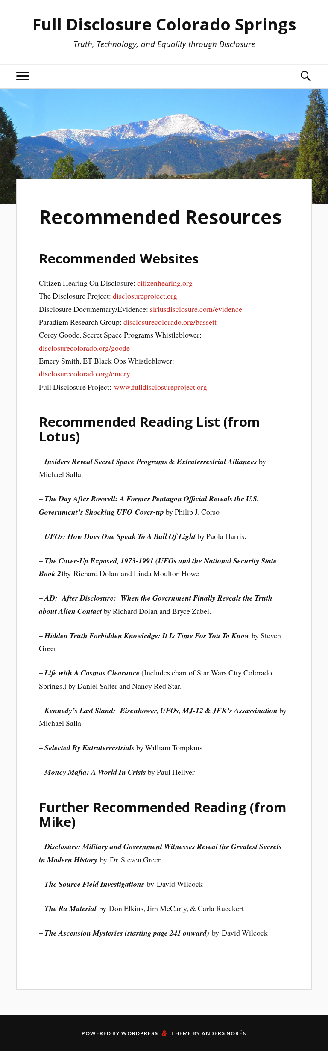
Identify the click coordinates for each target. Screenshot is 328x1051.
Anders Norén (224, 1033)
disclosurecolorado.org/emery (84, 373)
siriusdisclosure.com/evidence (196, 309)
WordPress (139, 1033)
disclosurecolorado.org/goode (84, 348)
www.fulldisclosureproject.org (160, 387)
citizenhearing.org (165, 283)
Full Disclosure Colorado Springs (164, 24)
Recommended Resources (160, 217)
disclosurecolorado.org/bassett (170, 322)
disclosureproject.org (145, 295)
